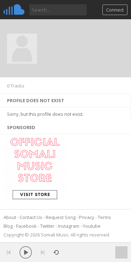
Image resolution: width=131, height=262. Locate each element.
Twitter (47, 226)
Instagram (68, 226)
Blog (8, 226)
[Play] (26, 252)
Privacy (86, 217)
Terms (104, 217)
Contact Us (31, 217)
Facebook (26, 226)
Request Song (60, 217)
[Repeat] (56, 252)
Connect (115, 10)
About (9, 217)
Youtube (92, 226)
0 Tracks (15, 86)
